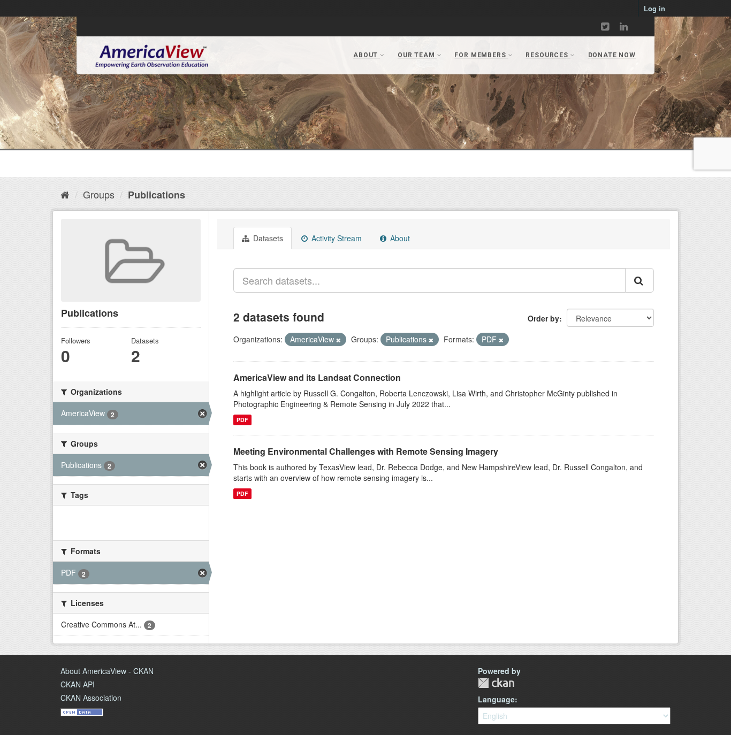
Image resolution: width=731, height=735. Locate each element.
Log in (654, 8)
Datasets (267, 238)
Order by (543, 318)
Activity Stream (335, 238)
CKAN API (77, 684)
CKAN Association (90, 697)
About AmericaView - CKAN (107, 670)
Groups (99, 194)
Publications (156, 195)
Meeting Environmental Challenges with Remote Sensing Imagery (365, 451)
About (399, 238)
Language (496, 699)
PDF (242, 420)
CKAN (496, 682)
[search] (639, 280)
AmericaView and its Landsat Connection (317, 377)
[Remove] (338, 339)
